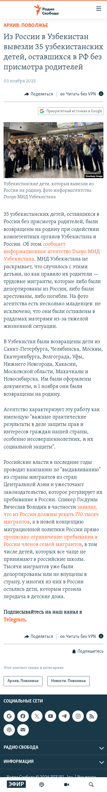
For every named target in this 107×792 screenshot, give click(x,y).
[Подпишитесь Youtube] (50, 716)
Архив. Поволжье (26, 25)
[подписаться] (23, 730)
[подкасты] (42, 784)
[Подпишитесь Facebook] (23, 716)
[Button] (38, 94)
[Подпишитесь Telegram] (64, 716)
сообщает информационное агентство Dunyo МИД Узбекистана (52, 252)
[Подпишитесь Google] (9, 716)
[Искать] (91, 784)
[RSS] (91, 716)
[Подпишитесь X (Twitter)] (37, 716)
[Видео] (66, 784)
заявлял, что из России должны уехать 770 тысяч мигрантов (51, 515)
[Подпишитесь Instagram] (78, 716)
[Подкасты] (9, 730)
